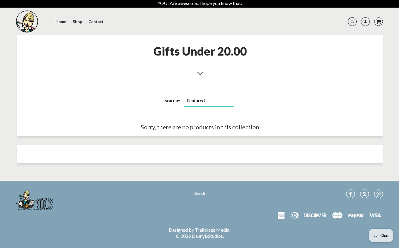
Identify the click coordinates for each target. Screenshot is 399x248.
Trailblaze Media (212, 229)
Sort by (172, 101)
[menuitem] (61, 22)
